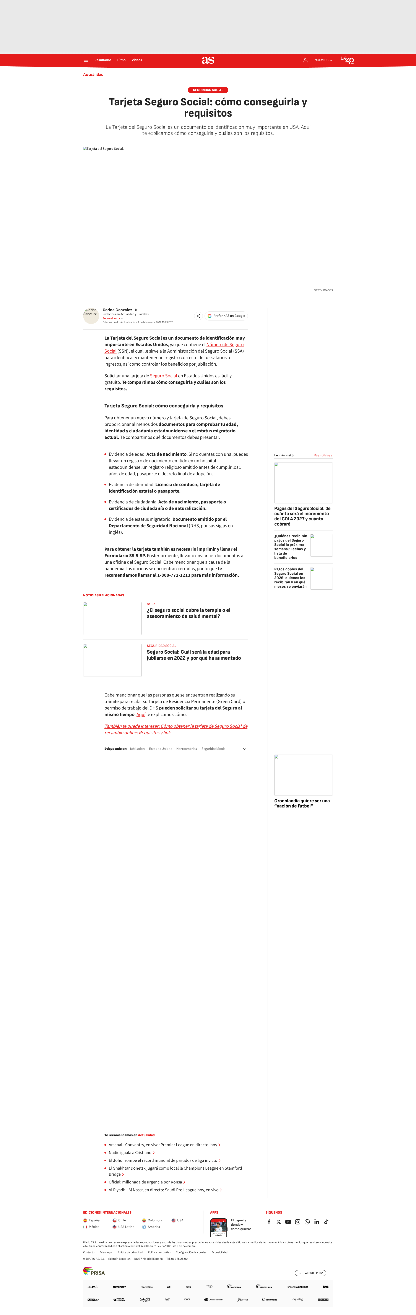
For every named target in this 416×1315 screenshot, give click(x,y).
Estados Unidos (160, 749)
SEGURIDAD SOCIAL (161, 646)
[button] (198, 316)
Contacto (88, 1252)
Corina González (117, 310)
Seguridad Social (208, 90)
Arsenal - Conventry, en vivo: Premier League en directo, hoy (163, 1145)
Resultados (103, 60)
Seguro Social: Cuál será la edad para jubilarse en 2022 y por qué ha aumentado (194, 655)
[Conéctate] (305, 60)
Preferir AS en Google (229, 316)
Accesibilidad (220, 1252)
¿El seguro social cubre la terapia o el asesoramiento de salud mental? (188, 613)
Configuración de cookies (191, 1252)
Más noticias (322, 455)
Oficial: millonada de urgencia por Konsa (145, 1182)
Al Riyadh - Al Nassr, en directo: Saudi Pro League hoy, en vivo (164, 1190)
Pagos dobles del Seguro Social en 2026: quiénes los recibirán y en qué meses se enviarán (290, 578)
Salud (151, 604)
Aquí (140, 714)
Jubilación (137, 749)
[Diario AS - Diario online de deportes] (208, 60)
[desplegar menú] (86, 60)
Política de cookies (159, 1252)
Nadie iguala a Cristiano (130, 1153)
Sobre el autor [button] (111, 318)
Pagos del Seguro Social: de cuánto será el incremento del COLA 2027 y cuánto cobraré (302, 516)
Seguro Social (163, 375)
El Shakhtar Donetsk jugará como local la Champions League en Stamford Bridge (175, 1171)
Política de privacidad (130, 1252)
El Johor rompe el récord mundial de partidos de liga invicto (163, 1160)
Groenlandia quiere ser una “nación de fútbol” (302, 803)
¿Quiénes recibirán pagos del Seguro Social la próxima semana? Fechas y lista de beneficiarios (290, 547)
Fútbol (122, 60)
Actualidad (93, 74)
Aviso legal (106, 1252)
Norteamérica (186, 749)
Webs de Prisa (314, 1273)
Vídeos (137, 60)
